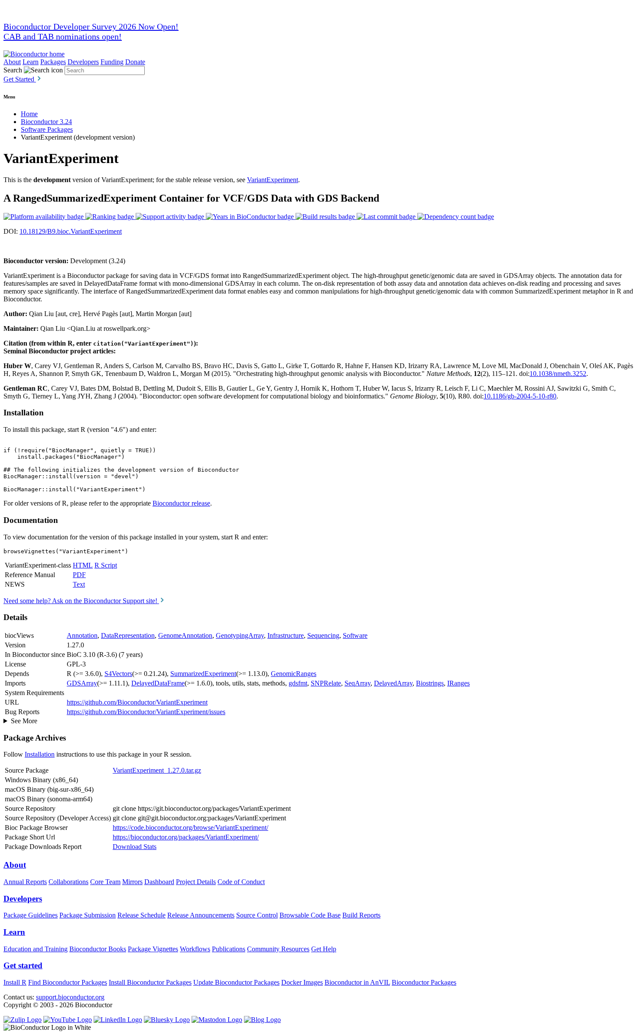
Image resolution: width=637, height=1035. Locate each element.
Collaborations (68, 881)
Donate (135, 61)
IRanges (458, 683)
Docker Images (302, 982)
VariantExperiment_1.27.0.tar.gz (157, 770)
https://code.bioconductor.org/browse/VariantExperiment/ (190, 827)
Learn (31, 61)
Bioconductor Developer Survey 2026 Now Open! (91, 26)
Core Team (105, 881)
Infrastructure (285, 635)
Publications (228, 949)
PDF (79, 574)
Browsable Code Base (310, 915)
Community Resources (278, 949)
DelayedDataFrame (158, 683)
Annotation (82, 635)
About (12, 61)
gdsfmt (298, 683)
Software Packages (47, 129)
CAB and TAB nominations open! (62, 36)
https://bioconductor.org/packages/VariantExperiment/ (186, 837)
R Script (105, 565)
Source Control (257, 915)
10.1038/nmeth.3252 (558, 373)
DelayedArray (393, 683)
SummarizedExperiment (203, 673)
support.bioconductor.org (70, 997)
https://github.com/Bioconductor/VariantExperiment (137, 702)
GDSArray (82, 683)
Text (79, 584)
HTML (83, 565)
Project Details (196, 881)
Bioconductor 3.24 (46, 121)
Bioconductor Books (97, 949)
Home (29, 114)
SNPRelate (326, 683)
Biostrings (430, 683)
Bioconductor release (181, 503)
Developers (83, 61)
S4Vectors (118, 673)
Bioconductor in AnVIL (357, 982)
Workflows (195, 949)
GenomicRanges (293, 673)
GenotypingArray (240, 635)
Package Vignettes (153, 949)
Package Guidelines (30, 915)
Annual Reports (25, 881)
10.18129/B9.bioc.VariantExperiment (71, 231)
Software (355, 635)
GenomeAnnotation (185, 635)
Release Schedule (141, 915)
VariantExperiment (272, 179)
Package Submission (87, 915)
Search (12, 70)
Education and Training (35, 949)
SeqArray (357, 683)
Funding (112, 61)
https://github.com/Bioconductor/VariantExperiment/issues (146, 711)
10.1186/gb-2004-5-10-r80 (520, 396)
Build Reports (361, 915)
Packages (53, 61)
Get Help (323, 949)
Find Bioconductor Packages (67, 982)
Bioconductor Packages (424, 982)
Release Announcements (200, 915)
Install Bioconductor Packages (150, 982)
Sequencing (323, 635)
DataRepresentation (128, 635)
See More (24, 721)
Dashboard (159, 881)
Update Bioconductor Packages (236, 982)
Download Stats (134, 846)
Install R (14, 982)
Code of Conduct (241, 881)
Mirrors (132, 881)
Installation (40, 754)
